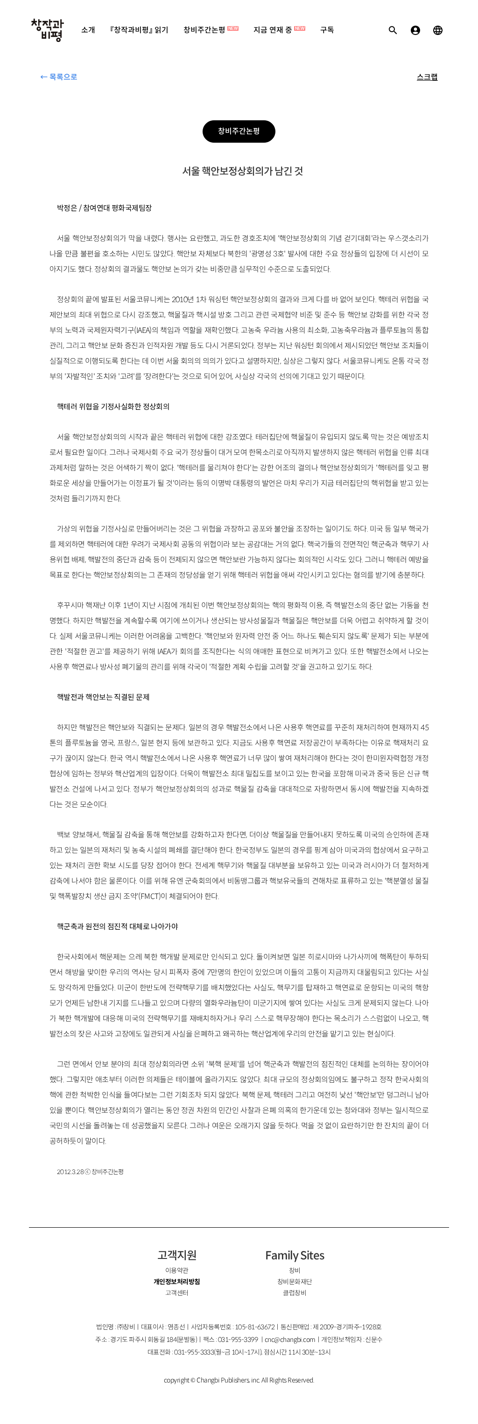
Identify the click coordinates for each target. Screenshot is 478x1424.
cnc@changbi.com (290, 1339)
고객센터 (177, 1293)
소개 (88, 30)
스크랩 (427, 77)
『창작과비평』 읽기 (139, 30)
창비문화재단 (294, 1282)
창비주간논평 (210, 30)
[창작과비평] (47, 30)
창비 (295, 1270)
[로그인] (415, 30)
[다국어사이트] (438, 30)
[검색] (393, 30)
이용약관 (177, 1270)
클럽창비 (294, 1293)
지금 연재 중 (278, 30)
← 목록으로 (58, 77)
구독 (327, 30)
